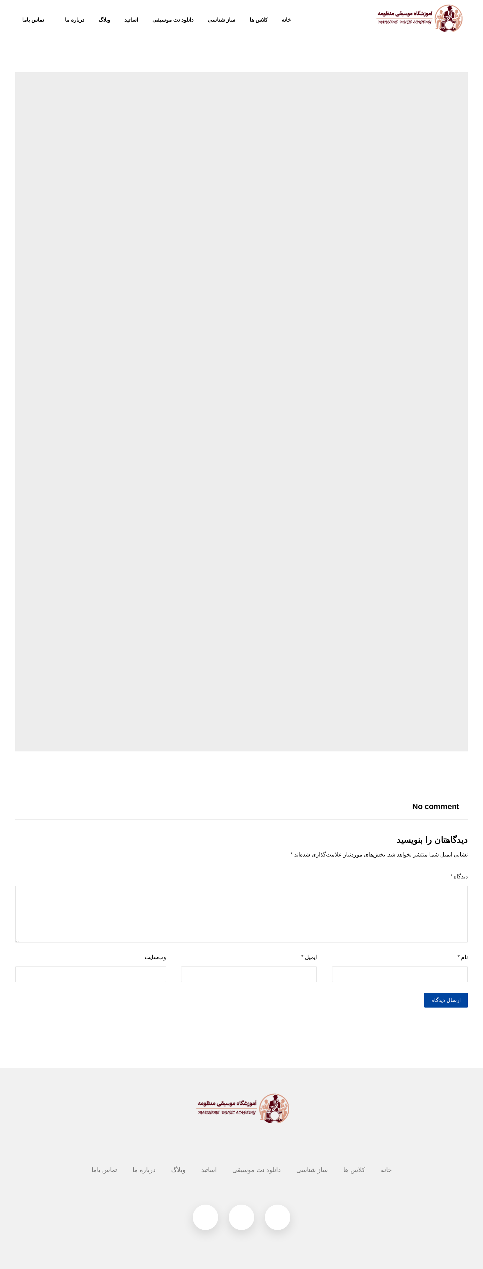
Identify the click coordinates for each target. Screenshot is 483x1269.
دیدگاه (459, 876)
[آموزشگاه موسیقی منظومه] (418, 18)
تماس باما (104, 1169)
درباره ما (144, 1169)
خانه (386, 1169)
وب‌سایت (155, 957)
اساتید (209, 1169)
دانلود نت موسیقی (256, 1169)
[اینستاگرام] (241, 1217)
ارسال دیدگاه (446, 1000)
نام (463, 957)
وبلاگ (178, 1169)
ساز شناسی (312, 1169)
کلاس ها (354, 1169)
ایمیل (309, 957)
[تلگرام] (277, 1217)
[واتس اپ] (205, 1217)
